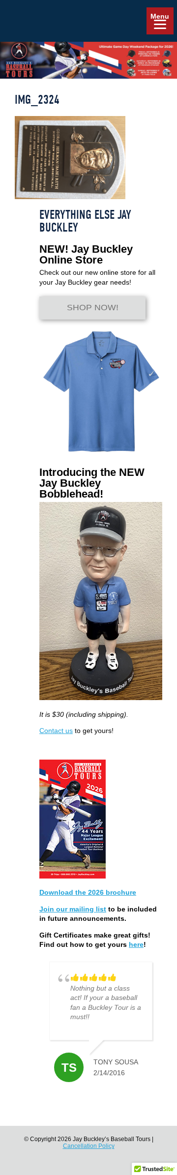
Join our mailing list (72, 909)
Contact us (56, 730)
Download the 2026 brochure (87, 892)
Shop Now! (92, 307)
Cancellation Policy (89, 1146)
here (136, 944)
